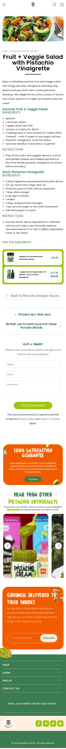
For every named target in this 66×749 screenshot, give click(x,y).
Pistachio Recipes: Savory (24, 51)
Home (5, 51)
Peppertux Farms (27, 743)
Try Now (33, 479)
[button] (53, 4)
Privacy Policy (26, 419)
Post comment (33, 405)
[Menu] (4, 4)
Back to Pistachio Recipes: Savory (35, 296)
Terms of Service (50, 419)
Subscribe (48, 638)
